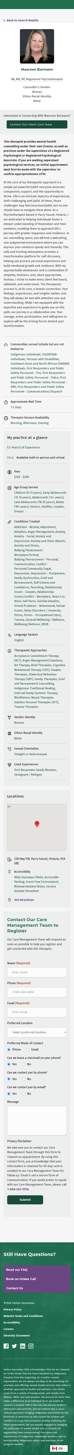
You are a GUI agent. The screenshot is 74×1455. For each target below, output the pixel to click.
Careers (9, 1329)
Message (13, 1102)
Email (18, 1003)
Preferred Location (20, 1023)
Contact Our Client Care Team (31, 124)
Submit (25, 1199)
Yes (14, 1064)
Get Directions (24, 900)
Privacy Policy (13, 1309)
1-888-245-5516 (18, 1189)
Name (18, 963)
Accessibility (12, 1322)
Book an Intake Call (21, 1279)
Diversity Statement (17, 1335)
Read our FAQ (16, 1269)
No (29, 1064)
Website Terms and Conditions (23, 1316)
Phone (19, 983)
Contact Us (14, 1288)
